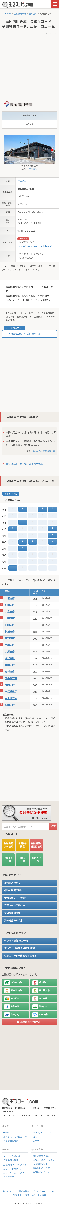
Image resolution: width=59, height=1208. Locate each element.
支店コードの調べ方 (14, 905)
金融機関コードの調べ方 (17, 898)
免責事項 (17, 1195)
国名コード (38, 1141)
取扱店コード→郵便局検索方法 (20, 955)
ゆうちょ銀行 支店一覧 (16, 940)
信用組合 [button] (15, 998)
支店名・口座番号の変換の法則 (20, 948)
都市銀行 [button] (43, 982)
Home (8, 13)
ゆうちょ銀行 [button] (17, 982)
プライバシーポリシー (43, 1191)
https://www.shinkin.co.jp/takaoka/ (35, 246)
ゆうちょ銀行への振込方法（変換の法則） (44, 1162)
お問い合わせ (9, 1191)
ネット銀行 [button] (44, 1014)
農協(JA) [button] (43, 1006)
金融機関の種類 (12, 913)
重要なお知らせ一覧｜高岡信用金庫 (24, 464)
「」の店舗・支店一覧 (23, 333)
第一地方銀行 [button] (17, 990)
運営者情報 (24, 1191)
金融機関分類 (20, 13)
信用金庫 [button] (43, 998)
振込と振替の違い (13, 890)
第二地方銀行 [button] (45, 990)
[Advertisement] (29, 65)
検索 (53, 826)
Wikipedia (32, 169)
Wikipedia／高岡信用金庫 (43, 451)
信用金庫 (33, 13)
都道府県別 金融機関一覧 (15, 1137)
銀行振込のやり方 (13, 883)
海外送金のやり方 (13, 920)
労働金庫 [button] (15, 1006)
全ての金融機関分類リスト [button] (29, 1022)
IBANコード (38, 1137)
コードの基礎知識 (11, 1156)
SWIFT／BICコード (42, 1132)
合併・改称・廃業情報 (35, 1195)
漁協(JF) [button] (15, 1014)
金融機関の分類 (10, 1141)
